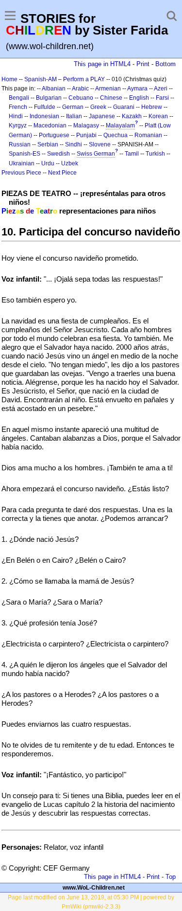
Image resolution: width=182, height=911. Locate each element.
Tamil (132, 153)
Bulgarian (49, 97)
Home (9, 79)
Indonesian (44, 116)
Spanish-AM (40, 79)
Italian (74, 116)
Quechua (115, 135)
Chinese (111, 97)
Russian (20, 144)
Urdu (47, 163)
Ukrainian (21, 163)
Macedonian (49, 125)
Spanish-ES (24, 153)
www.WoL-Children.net (94, 887)
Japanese (102, 116)
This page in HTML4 (102, 64)
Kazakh (132, 116)
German (72, 107)
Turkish (155, 153)
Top (170, 876)
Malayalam (120, 125)
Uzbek (69, 163)
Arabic (80, 88)
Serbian (47, 144)
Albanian (54, 88)
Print (142, 64)
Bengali (19, 97)
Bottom (165, 64)
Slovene (100, 144)
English (139, 97)
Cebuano (80, 97)
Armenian (108, 88)
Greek (98, 107)
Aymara (137, 88)
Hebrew (151, 107)
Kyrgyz (18, 125)
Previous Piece (21, 172)
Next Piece (62, 172)
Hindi (16, 116)
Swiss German (96, 153)
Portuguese (54, 135)
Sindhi (73, 144)
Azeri (160, 88)
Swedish (58, 153)
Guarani (123, 107)
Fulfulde (44, 107)
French (18, 107)
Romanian (148, 135)
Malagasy (86, 125)
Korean (158, 116)
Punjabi (86, 135)
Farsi (162, 97)
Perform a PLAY (84, 79)
